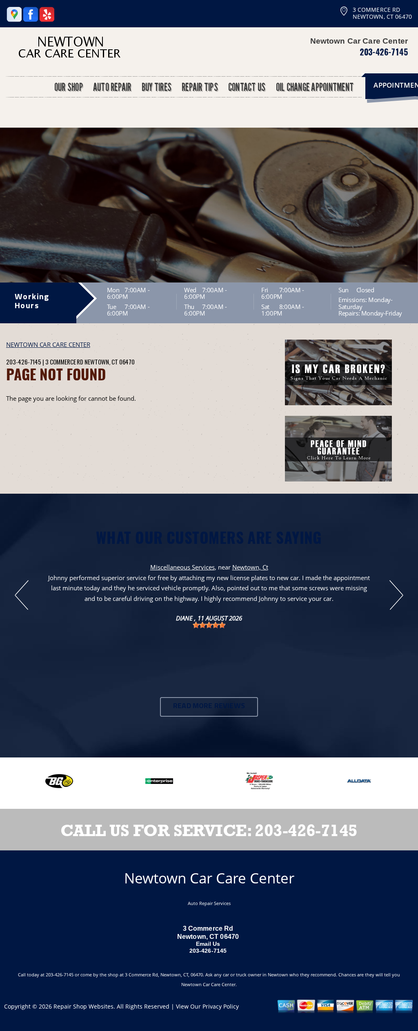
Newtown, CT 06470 (109, 361)
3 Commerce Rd (64, 361)
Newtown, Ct (250, 567)
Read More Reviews (209, 706)
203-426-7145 (384, 52)
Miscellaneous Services (182, 567)
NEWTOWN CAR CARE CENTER (48, 344)
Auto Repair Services (209, 903)
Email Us (208, 943)
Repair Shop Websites (83, 1006)
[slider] (209, 625)
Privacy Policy (220, 1006)
